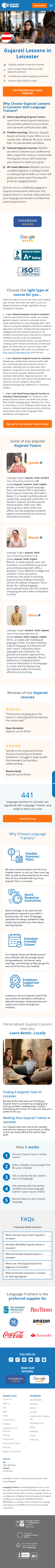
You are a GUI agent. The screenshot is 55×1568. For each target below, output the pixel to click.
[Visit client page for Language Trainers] (27, 1545)
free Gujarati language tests (16, 352)
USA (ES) (33, 1412)
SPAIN (32, 1435)
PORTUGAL (34, 1439)
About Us (6, 1403)
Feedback (7, 1424)
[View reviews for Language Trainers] (27, 1556)
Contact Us (7, 1399)
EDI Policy (7, 1447)
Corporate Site (9, 1420)
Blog (5, 1411)
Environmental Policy (11, 1443)
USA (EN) (33, 1404)
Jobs (4, 1407)
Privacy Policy (8, 1439)
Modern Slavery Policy (12, 1451)
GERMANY (34, 1431)
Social (5, 1415)
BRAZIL (32, 1427)
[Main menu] (51, 5)
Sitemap (6, 1435)
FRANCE (33, 1408)
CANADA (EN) (35, 1416)
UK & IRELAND (36, 1400)
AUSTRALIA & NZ (37, 1423)
